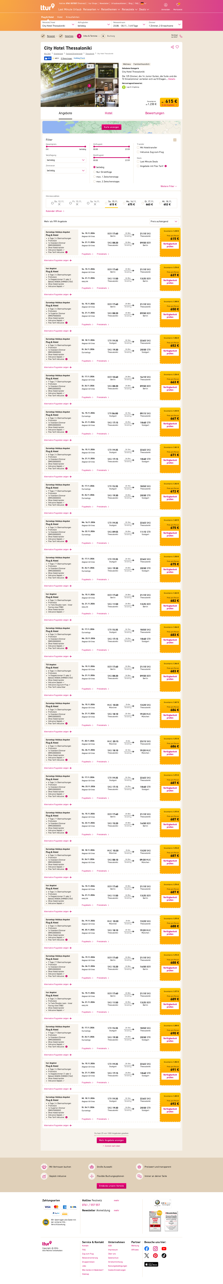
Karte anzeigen (111, 127)
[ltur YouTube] (164, 1250)
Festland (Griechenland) (74, 54)
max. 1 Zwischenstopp (107, 176)
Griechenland (58, 54)
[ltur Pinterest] (155, 1257)
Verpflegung (51, 155)
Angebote (65, 113)
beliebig (100, 167)
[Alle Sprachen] (143, 3)
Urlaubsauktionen (118, 3)
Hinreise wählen (52, 196)
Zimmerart (50, 166)
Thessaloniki (89, 54)
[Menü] (170, 1200)
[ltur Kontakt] (181, 36)
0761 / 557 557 (91, 1205)
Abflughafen (83, 22)
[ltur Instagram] (155, 1250)
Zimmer (152, 22)
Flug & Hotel (47, 17)
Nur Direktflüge (104, 172)
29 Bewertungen (66, 58)
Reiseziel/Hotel (48, 22)
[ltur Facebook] (146, 1250)
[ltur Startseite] (48, 7)
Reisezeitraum (119, 22)
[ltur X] (146, 1257)
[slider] (47, 146)
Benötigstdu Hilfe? (174, 36)
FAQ (136, 3)
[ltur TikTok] (164, 1257)
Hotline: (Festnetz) (72, 3)
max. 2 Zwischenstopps (107, 181)
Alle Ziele (47, 54)
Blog (130, 3)
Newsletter (104, 3)
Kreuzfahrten (72, 17)
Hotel (59, 17)
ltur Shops (92, 3)
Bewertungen (154, 113)
